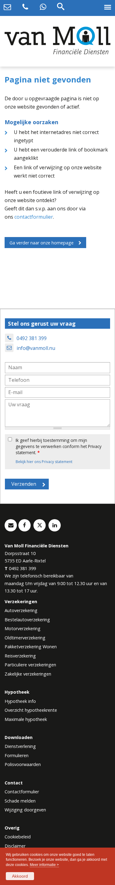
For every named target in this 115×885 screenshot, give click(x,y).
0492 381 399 (32, 338)
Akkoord (20, 876)
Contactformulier (22, 792)
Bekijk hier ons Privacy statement (44, 461)
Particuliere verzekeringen (30, 665)
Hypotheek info (20, 701)
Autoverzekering (21, 610)
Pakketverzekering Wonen (31, 646)
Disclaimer (15, 846)
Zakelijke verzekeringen (28, 674)
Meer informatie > (44, 865)
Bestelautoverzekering (27, 620)
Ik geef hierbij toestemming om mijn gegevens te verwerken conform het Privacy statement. (59, 446)
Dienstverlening (20, 746)
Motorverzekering (22, 628)
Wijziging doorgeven (25, 810)
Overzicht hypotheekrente (31, 710)
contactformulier (33, 216)
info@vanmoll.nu (36, 348)
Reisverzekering (20, 656)
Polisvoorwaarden (23, 764)
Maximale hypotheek (26, 719)
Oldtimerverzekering (25, 638)
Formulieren (17, 755)
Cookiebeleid (18, 837)
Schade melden (20, 801)
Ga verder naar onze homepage (42, 243)
